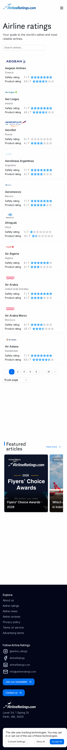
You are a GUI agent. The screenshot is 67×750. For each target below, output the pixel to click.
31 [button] (49, 371)
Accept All (57, 741)
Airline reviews (11, 616)
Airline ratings (11, 605)
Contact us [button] (11, 692)
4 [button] (30, 371)
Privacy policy (11, 622)
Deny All (41, 741)
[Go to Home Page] (19, 8)
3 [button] (24, 371)
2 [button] (17, 371)
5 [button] (36, 371)
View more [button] (51, 447)
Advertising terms (13, 633)
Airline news (10, 611)
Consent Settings (16, 741)
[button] (42, 371)
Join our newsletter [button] (16, 681)
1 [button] (11, 371)
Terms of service (13, 627)
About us (8, 600)
